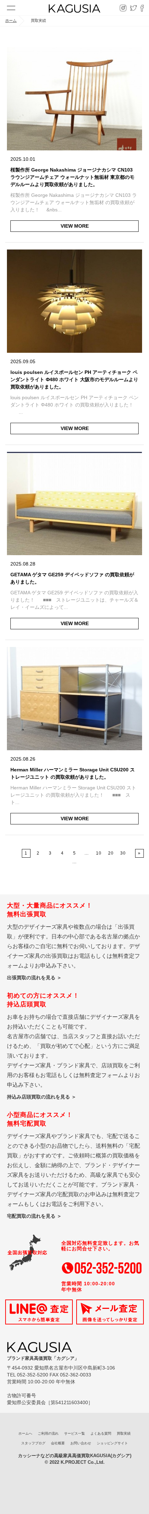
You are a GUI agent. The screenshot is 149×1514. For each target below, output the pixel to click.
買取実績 (124, 1433)
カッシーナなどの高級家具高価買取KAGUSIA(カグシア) (74, 1455)
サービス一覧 (74, 1433)
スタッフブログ (33, 1443)
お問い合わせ (80, 1443)
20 (111, 853)
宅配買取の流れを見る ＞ (34, 1216)
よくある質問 (100, 1433)
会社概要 (58, 1443)
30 (123, 853)
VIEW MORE (75, 226)
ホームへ (25, 1433)
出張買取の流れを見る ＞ (34, 977)
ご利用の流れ (48, 1433)
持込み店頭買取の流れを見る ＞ (41, 1097)
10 (99, 853)
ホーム (11, 21)
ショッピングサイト (112, 1443)
